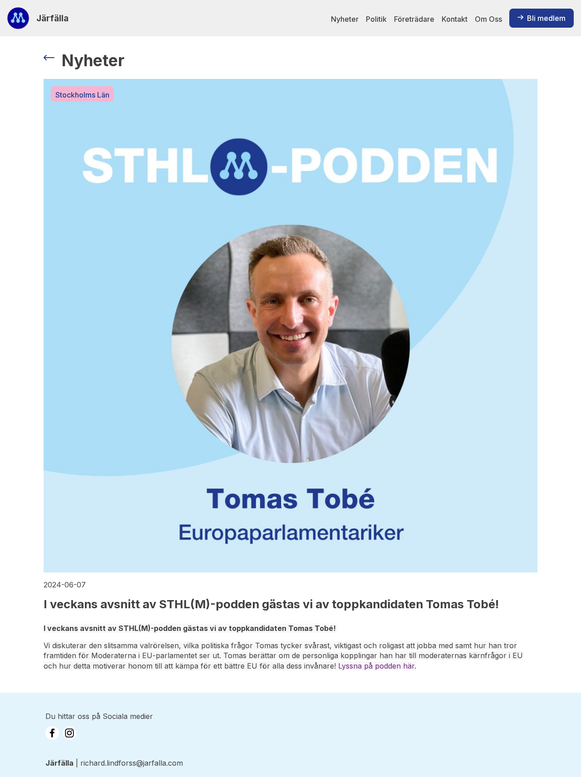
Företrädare (414, 19)
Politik (376, 19)
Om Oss (488, 19)
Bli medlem (546, 18)
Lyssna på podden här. (377, 665)
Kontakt (455, 19)
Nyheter (345, 19)
